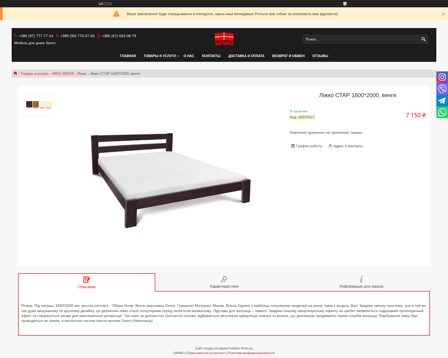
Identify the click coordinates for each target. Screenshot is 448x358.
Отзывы (320, 56)
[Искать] (423, 39)
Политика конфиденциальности (251, 353)
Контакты (211, 56)
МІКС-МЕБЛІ (63, 73)
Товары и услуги (160, 56)
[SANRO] (224, 39)
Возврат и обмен (288, 56)
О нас (189, 56)
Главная (128, 56)
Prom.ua (247, 348)
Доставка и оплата (246, 56)
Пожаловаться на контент (206, 353)
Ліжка (81, 73)
